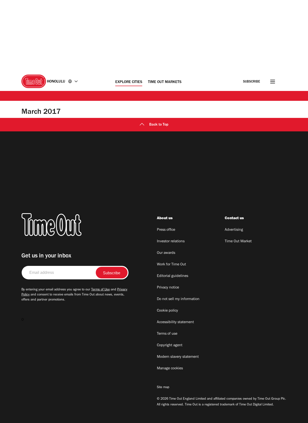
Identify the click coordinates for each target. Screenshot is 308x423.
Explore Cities (128, 82)
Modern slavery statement (178, 357)
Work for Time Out (171, 265)
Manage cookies (170, 369)
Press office (166, 230)
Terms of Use (100, 290)
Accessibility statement (175, 322)
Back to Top (158, 125)
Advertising (234, 230)
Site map (163, 387)
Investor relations (171, 242)
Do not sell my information (178, 299)
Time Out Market (238, 242)
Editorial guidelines (172, 276)
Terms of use (167, 334)
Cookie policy (167, 311)
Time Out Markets (164, 82)
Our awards (166, 253)
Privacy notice (168, 288)
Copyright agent (169, 345)
